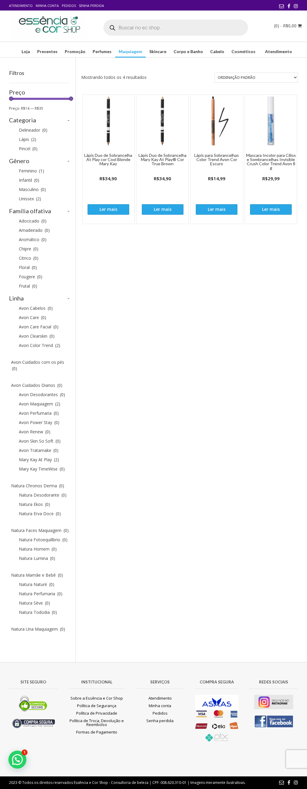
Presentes (47, 51)
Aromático (32, 239)
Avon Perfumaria (39, 413)
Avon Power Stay (39, 422)
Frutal (28, 286)
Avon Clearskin (37, 336)
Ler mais (108, 209)
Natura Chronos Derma (37, 486)
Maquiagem (130, 51)
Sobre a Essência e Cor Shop (96, 698)
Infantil (29, 180)
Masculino (32, 189)
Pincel (28, 148)
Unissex (30, 199)
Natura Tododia (38, 612)
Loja (26, 51)
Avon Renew (34, 432)
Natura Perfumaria (40, 593)
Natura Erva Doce (40, 513)
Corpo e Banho (188, 51)
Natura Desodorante (43, 495)
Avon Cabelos (36, 308)
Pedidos (69, 5)
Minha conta (47, 5)
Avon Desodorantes (42, 394)
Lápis (27, 139)
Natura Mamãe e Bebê (37, 575)
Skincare (157, 51)
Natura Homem (38, 549)
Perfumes (102, 51)
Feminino (31, 171)
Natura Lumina (37, 558)
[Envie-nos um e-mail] (281, 6)
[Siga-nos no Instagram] (296, 6)
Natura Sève (34, 603)
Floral (28, 267)
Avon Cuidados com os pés (37, 365)
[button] (17, 760)
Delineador (33, 130)
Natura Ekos (34, 504)
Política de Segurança (96, 705)
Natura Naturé (36, 584)
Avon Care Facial (38, 327)
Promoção (75, 51)
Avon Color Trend (39, 345)
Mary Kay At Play (39, 459)
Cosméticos (243, 51)
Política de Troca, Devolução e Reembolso (97, 722)
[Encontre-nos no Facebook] (289, 6)
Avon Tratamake (38, 450)
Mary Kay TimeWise (42, 469)
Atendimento (21, 5)
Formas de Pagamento (96, 732)
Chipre (28, 249)
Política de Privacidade (96, 713)
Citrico (28, 258)
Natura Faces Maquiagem (40, 530)
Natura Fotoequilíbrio (43, 539)
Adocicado (32, 221)
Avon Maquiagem (39, 404)
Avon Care (32, 317)
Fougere (30, 276)
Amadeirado (34, 230)
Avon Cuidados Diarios (36, 385)
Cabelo (217, 51)
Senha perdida (91, 5)
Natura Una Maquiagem (38, 629)
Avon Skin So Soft (40, 441)
